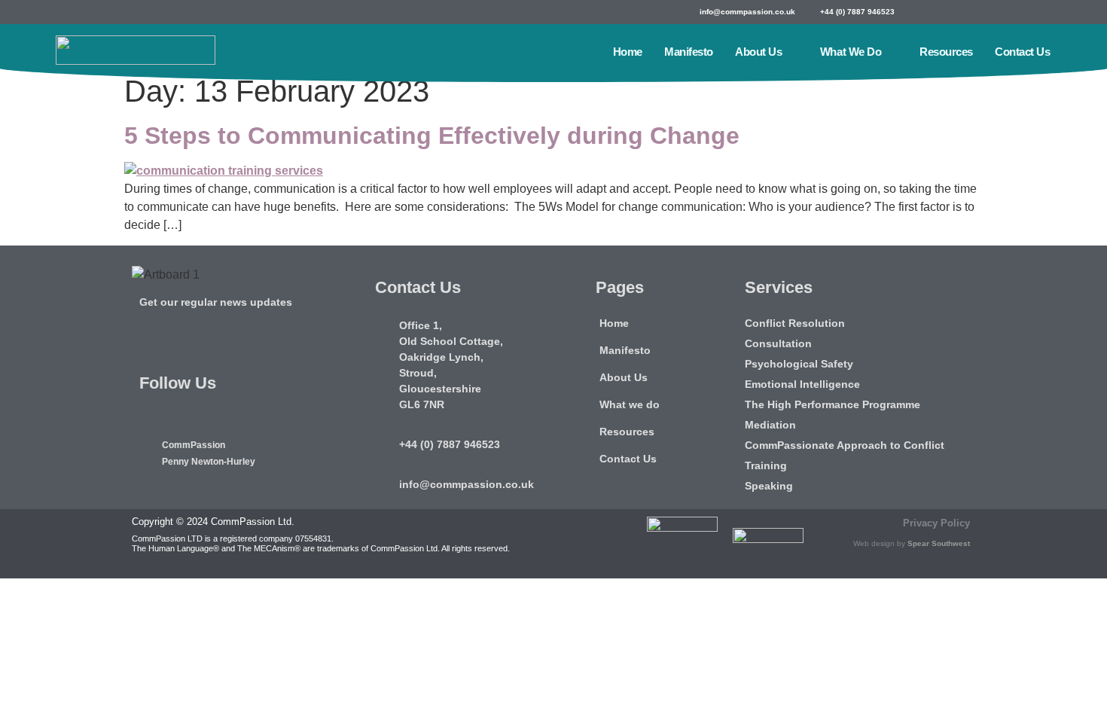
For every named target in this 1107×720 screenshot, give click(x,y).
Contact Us (1023, 51)
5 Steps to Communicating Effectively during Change (432, 135)
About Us (758, 51)
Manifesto (688, 51)
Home (627, 51)
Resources (946, 51)
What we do (851, 51)
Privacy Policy (936, 523)
